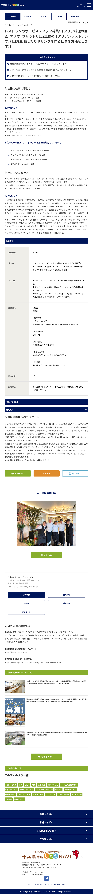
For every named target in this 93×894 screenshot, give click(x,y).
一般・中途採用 (10, 784)
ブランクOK (50, 794)
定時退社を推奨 (63, 794)
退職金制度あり (70, 789)
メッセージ (74, 16)
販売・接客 (41, 784)
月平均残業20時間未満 (44, 789)
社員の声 (59, 16)
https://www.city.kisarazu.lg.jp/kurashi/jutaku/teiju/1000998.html (33, 662)
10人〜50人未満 (24, 794)
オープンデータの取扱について (55, 884)
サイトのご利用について (36, 884)
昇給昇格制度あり (26, 789)
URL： (10, 586)
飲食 (33, 784)
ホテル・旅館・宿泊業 (20, 583)
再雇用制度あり (11, 789)
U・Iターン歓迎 (38, 794)
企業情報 (27, 16)
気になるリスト (81, 6)
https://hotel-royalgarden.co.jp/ (25, 586)
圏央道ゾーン (19, 799)
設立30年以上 (53, 784)
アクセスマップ (50, 867)
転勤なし (58, 789)
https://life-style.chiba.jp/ (16, 652)
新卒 (20, 784)
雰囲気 (43, 16)
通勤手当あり (10, 794)
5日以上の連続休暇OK (69, 784)
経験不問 (8, 799)
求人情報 (12, 16)
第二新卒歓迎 (77, 794)
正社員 (27, 784)
